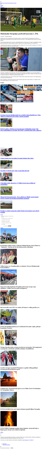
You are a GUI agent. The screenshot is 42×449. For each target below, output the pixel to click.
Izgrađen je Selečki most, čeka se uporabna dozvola (14, 170)
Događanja (2, 7)
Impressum (4, 443)
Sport (1, 6)
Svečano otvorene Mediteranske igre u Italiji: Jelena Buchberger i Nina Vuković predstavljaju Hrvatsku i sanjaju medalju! (20, 115)
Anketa (1, 214)
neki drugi (3, 224)
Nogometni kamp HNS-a (6, 221)
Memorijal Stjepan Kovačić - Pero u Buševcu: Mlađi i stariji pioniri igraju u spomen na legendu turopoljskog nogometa (19, 197)
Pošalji (9, 225)
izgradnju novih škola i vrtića (6, 222)
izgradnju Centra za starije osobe (7, 218)
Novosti (1, 5)
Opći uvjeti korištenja (6, 444)
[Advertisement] (21, 140)
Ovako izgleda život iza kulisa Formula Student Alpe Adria (17, 158)
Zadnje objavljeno (3, 103)
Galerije (1, 227)
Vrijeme (1, 432)
